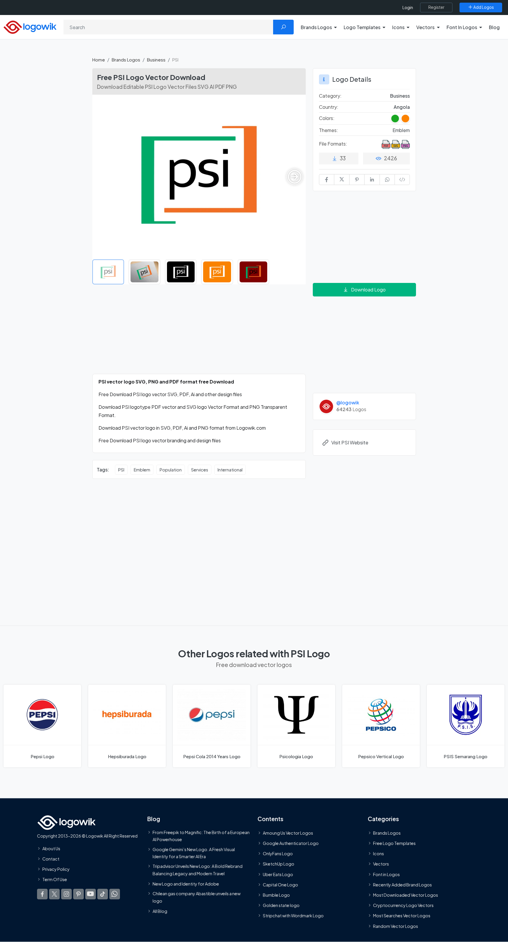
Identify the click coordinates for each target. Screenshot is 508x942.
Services (199, 469)
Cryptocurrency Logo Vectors (403, 905)
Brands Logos (126, 59)
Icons (378, 853)
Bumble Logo (276, 895)
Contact (50, 858)
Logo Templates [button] (362, 27)
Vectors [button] (425, 27)
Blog (494, 27)
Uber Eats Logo (278, 874)
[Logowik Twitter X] (54, 894)
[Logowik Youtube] (90, 894)
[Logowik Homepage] (30, 26)
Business (156, 59)
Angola (402, 107)
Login (407, 7)
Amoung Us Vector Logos (288, 833)
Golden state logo (281, 905)
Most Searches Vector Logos (401, 915)
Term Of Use (54, 879)
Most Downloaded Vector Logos (405, 895)
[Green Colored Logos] (395, 118)
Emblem (142, 469)
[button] (294, 177)
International (230, 469)
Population (171, 469)
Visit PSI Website (349, 442)
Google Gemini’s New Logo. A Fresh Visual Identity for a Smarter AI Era (194, 853)
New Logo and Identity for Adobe (186, 883)
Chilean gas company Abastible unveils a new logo (196, 897)
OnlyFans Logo (278, 853)
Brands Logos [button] (316, 27)
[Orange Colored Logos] (405, 118)
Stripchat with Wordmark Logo (293, 915)
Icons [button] (398, 27)
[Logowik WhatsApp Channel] (114, 894)
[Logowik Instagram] (66, 894)
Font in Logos (386, 874)
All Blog (160, 911)
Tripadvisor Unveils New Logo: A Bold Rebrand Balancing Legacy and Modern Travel (198, 869)
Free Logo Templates (394, 843)
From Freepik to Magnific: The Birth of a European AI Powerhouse (201, 836)
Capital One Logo (280, 884)
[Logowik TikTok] (102, 894)
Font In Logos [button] (462, 27)
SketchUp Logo (278, 864)
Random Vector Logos (395, 926)
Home (98, 59)
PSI (121, 469)
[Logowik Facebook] (42, 894)
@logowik (347, 402)
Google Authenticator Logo (291, 843)
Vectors (381, 864)
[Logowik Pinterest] (78, 894)
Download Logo (368, 289)
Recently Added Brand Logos (402, 884)
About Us (51, 848)
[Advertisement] (199, 332)
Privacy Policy (56, 869)
